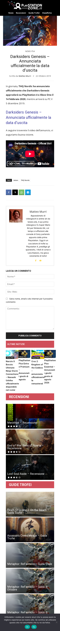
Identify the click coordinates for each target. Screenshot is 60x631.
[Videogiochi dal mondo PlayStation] (30, 5)
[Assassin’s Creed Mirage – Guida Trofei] (30, 529)
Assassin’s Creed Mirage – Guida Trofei (27, 537)
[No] (56, 622)
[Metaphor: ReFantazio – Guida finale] (30, 555)
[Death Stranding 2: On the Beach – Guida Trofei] (30, 504)
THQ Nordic (25, 180)
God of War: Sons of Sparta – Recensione (25, 447)
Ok (27, 627)
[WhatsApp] (21, 192)
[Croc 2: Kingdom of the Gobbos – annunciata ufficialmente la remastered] (37, 354)
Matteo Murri (25, 76)
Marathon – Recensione (22, 422)
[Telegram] (28, 192)
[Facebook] (8, 192)
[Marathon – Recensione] (30, 416)
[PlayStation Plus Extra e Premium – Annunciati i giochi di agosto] (24, 354)
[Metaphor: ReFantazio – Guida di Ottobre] (30, 581)
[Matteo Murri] (16, 236)
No (34, 627)
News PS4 (30, 51)
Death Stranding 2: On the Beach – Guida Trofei (28, 511)
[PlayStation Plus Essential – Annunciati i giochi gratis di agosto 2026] (50, 354)
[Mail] (40, 260)
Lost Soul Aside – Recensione (25, 473)
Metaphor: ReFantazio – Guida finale (29, 564)
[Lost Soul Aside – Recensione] (30, 467)
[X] (15, 192)
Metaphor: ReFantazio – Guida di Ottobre (27, 588)
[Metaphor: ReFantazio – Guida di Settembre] (30, 606)
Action (16, 180)
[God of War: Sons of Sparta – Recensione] (30, 441)
